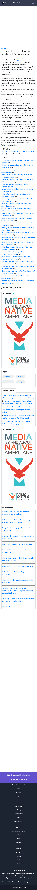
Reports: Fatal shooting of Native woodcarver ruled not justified (16, 219)
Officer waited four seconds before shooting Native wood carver (16, 209)
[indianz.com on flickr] (25, 779)
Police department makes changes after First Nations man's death (16, 248)
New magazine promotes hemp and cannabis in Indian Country (18, 537)
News (7, 2)
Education (18, 800)
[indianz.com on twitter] (11, 779)
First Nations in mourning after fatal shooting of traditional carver (18, 272)
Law (18, 839)
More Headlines (7, 607)
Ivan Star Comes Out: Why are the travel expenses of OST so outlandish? (15, 513)
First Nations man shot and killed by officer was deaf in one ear (17, 277)
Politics (18, 852)
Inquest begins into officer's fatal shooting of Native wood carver (16, 200)
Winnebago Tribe (28, 878)
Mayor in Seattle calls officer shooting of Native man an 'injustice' (17, 243)
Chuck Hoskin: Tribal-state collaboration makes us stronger (17, 581)
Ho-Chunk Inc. (24, 876)
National (18, 842)
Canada (18, 792)
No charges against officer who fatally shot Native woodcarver (18, 166)
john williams (20, 376)
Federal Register (18, 813)
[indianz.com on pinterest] (22, 779)
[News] (3, 3)
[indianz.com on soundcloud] (14, 779)
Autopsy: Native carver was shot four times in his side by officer (17, 229)
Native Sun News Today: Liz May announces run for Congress (18, 573)
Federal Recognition (18, 810)
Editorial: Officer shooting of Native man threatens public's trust (15, 253)
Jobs (19, 2)
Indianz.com (22, 887)
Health (18, 817)
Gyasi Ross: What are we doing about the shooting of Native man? (18, 267)
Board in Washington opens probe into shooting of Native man (17, 233)
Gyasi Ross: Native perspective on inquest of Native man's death (16, 185)
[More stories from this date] (18, 60)
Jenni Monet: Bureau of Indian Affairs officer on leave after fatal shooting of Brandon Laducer (17, 410)
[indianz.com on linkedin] (27, 779)
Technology (18, 860)
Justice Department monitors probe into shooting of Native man (18, 238)
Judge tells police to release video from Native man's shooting (16, 204)
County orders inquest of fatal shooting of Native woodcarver (18, 224)
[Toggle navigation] (32, 3)
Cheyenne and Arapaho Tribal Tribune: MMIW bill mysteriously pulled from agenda (18, 559)
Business (18, 788)
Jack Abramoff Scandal (18, 831)
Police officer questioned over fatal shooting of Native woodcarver (17, 195)
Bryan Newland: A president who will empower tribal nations (17, 551)
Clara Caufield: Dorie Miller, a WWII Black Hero (17, 566)
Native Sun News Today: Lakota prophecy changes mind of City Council (16, 521)
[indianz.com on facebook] (9, 779)
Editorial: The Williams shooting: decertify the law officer (18, 152)
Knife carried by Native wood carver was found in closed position (17, 214)
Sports (18, 856)
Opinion (4, 48)
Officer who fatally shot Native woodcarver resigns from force (18, 161)
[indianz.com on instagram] (20, 779)
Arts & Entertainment (18, 785)
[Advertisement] (18, 27)
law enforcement (8, 382)
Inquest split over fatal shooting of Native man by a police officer (18, 190)
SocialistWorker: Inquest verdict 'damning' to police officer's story (18, 171)
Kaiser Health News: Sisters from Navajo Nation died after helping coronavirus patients (17, 422)
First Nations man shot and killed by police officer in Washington (17, 282)
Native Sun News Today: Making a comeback (17, 544)
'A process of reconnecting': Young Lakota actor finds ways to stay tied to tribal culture (17, 402)
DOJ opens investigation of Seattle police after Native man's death (17, 180)
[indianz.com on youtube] (17, 779)
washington (20, 382)
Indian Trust (18, 827)
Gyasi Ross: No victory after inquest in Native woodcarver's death (16, 176)
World (18, 864)
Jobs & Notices (18, 835)
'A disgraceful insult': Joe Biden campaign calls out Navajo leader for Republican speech (18, 416)
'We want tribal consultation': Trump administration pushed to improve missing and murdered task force (17, 590)
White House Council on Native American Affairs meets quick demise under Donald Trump (18, 396)
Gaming (13, 2)
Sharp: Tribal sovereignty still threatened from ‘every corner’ (17, 529)
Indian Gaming (18, 821)
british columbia (8, 376)
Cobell (18, 796)
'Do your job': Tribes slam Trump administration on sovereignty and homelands (18, 600)
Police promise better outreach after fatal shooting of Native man (15, 257)
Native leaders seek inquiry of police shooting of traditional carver (17, 262)
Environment (18, 806)
